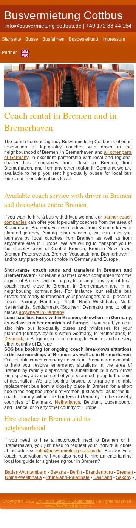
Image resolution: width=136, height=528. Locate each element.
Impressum (113, 39)
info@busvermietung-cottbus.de (43, 26)
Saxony (123, 477)
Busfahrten (53, 39)
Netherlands (67, 402)
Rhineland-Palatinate (68, 477)
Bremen (125, 472)
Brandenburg (99, 472)
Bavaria (58, 472)
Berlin (76, 472)
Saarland (102, 477)
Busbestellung (83, 39)
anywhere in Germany (41, 312)
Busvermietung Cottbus (63, 15)
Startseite (11, 39)
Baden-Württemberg (25, 472)
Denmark (13, 338)
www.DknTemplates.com (68, 506)
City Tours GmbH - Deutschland (65, 501)
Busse (31, 39)
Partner (9, 52)
